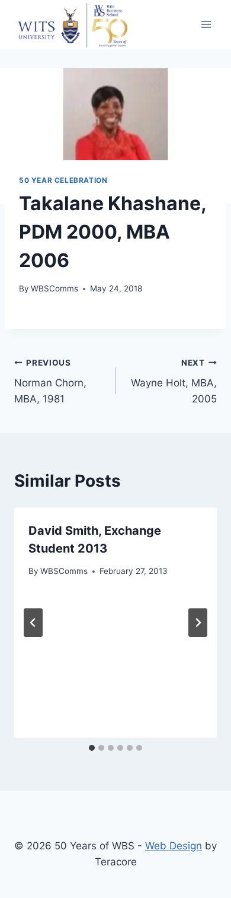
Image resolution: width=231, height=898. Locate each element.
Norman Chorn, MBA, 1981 (50, 381)
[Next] (197, 622)
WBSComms (54, 288)
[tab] (92, 748)
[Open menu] (206, 24)
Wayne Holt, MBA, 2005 (174, 381)
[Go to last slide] (33, 622)
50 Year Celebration (63, 180)
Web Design (173, 846)
